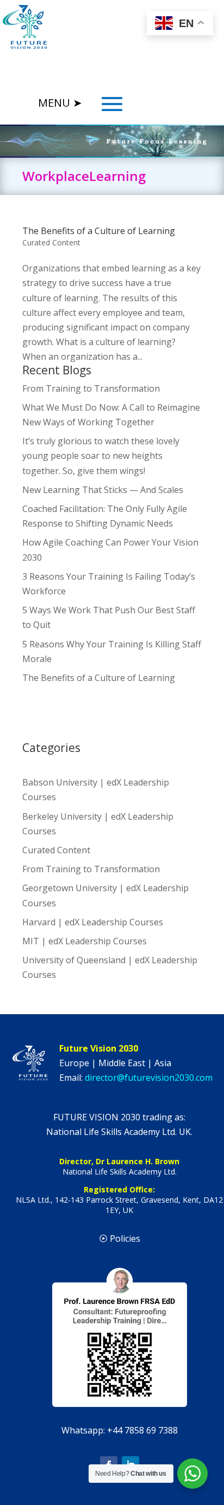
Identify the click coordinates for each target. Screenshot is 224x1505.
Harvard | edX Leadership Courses (92, 922)
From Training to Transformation (91, 388)
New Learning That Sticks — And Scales (102, 490)
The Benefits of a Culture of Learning (98, 231)
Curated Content (51, 242)
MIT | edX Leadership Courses (84, 941)
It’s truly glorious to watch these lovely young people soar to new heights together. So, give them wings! (100, 455)
